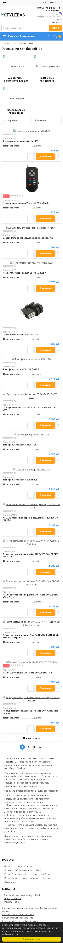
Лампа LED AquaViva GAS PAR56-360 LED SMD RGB (27, 673)
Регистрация (56, 2)
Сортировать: (11, 120)
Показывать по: (42, 120)
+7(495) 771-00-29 (45, 8)
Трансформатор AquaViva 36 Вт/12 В (21, 369)
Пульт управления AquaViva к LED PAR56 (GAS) (26, 203)
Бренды (8, 866)
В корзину (45, 156)
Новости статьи (24, 866)
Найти (55, 27)
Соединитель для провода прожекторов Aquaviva (28, 238)
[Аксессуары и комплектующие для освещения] (16, 68)
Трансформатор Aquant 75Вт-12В (19, 445)
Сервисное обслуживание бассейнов (22, 870)
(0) (14, 134)
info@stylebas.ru (55, 22)
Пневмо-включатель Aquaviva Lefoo (21, 334)
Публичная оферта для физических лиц (21, 921)
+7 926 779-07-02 (54, 9)
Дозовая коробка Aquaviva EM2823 (20, 141)
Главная (5, 43)
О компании (10, 882)
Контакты (47, 878)
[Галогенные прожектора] (47, 68)
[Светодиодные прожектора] (16, 100)
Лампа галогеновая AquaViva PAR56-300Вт (24, 273)
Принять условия (31, 939)
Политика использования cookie (18, 914)
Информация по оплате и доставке (21, 878)
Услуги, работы (42, 874)
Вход (45, 2)
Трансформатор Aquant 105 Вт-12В (20, 480)
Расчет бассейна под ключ (17, 874)
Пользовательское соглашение (17, 918)
